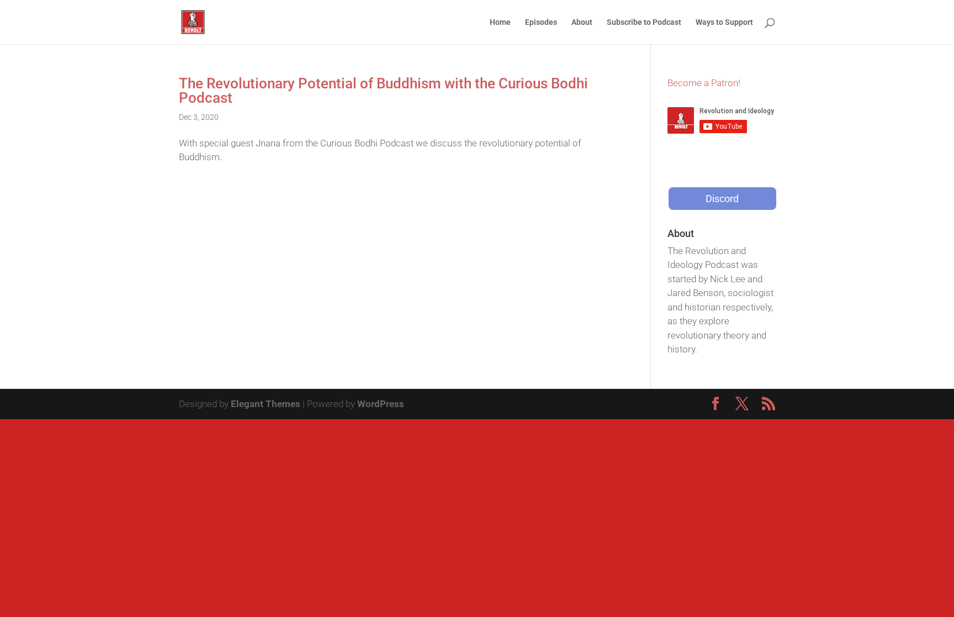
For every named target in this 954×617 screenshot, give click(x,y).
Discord (722, 198)
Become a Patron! (703, 82)
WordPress (380, 403)
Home (500, 22)
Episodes (541, 22)
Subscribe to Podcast (644, 22)
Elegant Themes (265, 403)
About (581, 22)
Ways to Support (724, 22)
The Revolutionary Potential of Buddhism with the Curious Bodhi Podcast (383, 90)
